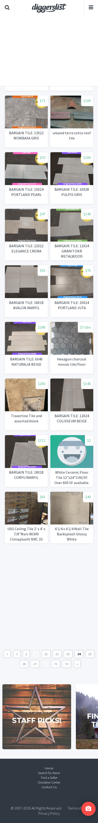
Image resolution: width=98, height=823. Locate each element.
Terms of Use (78, 808)
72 (66, 664)
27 (35, 664)
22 (57, 654)
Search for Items (49, 773)
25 (90, 654)
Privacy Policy (49, 813)
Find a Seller (49, 777)
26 (24, 664)
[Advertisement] (49, 50)
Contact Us (49, 787)
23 (68, 654)
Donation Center (49, 782)
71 (55, 664)
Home (49, 768)
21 (46, 654)
